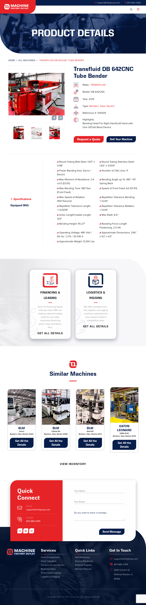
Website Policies (83, 569)
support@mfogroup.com (108, 2)
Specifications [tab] (22, 199)
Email (29, 506)
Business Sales (48, 569)
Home (11, 60)
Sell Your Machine (121, 139)
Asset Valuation (48, 561)
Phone (30, 518)
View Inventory (73, 464)
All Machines (26, 60)
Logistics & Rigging (50, 576)
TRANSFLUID (98, 84)
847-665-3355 (134, 2)
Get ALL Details (50, 333)
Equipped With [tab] (20, 205)
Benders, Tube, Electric (102, 106)
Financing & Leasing (51, 572)
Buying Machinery (84, 561)
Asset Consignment (50, 557)
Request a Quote (88, 139)
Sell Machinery (82, 557)
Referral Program (83, 565)
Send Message (112, 531)
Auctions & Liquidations (52, 565)
